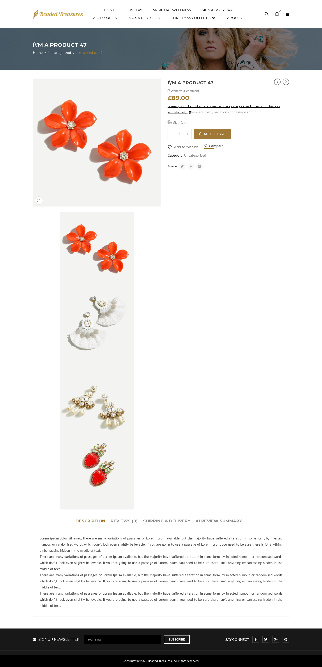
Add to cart (215, 134)
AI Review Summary (219, 521)
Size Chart (180, 123)
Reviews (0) (124, 521)
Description (90, 521)
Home (38, 53)
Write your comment (185, 91)
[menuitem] (109, 10)
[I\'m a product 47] (97, 249)
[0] (277, 14)
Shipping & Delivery (166, 521)
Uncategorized (59, 53)
